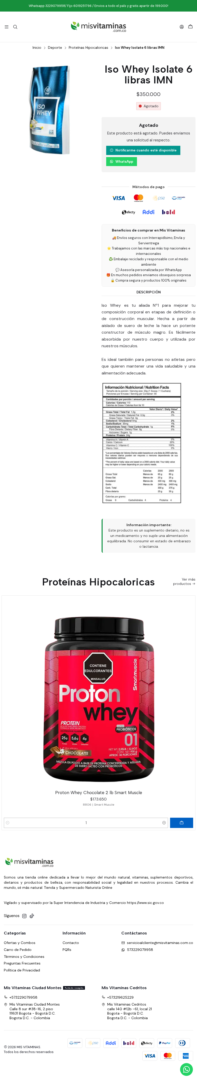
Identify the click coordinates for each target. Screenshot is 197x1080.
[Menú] (6, 27)
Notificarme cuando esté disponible (145, 150)
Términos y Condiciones (24, 956)
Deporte (55, 48)
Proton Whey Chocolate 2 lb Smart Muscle (98, 792)
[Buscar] (15, 27)
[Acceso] (181, 27)
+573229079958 (23, 997)
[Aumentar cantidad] (164, 823)
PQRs (67, 949)
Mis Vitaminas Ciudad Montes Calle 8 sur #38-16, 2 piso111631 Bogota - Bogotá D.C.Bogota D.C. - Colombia (34, 1011)
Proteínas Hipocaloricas (88, 48)
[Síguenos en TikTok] (31, 916)
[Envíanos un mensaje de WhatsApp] (186, 1069)
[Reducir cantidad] (7, 823)
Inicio (37, 48)
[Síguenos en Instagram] (24, 916)
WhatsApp (124, 161)
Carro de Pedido (18, 949)
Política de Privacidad (22, 970)
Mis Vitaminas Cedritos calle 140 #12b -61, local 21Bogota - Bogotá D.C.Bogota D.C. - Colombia (129, 1011)
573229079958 (140, 949)
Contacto (71, 942)
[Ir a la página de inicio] (98, 27)
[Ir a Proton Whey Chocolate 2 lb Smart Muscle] (98, 692)
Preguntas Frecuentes (22, 963)
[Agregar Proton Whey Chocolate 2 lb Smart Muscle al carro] (181, 823)
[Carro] (190, 27)
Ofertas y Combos (19, 942)
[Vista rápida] (189, 691)
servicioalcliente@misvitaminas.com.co (160, 942)
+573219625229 (120, 997)
